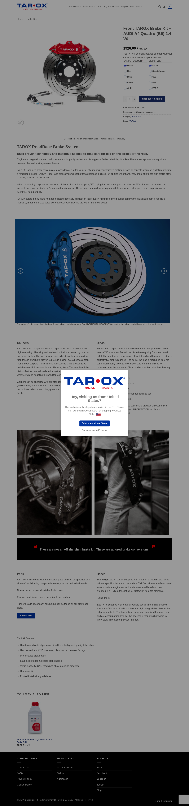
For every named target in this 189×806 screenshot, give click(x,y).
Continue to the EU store (94, 430)
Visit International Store (94, 423)
